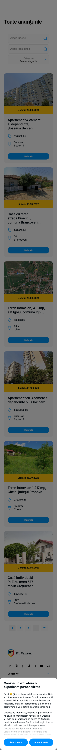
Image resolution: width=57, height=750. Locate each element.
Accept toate (41, 742)
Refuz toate (16, 742)
